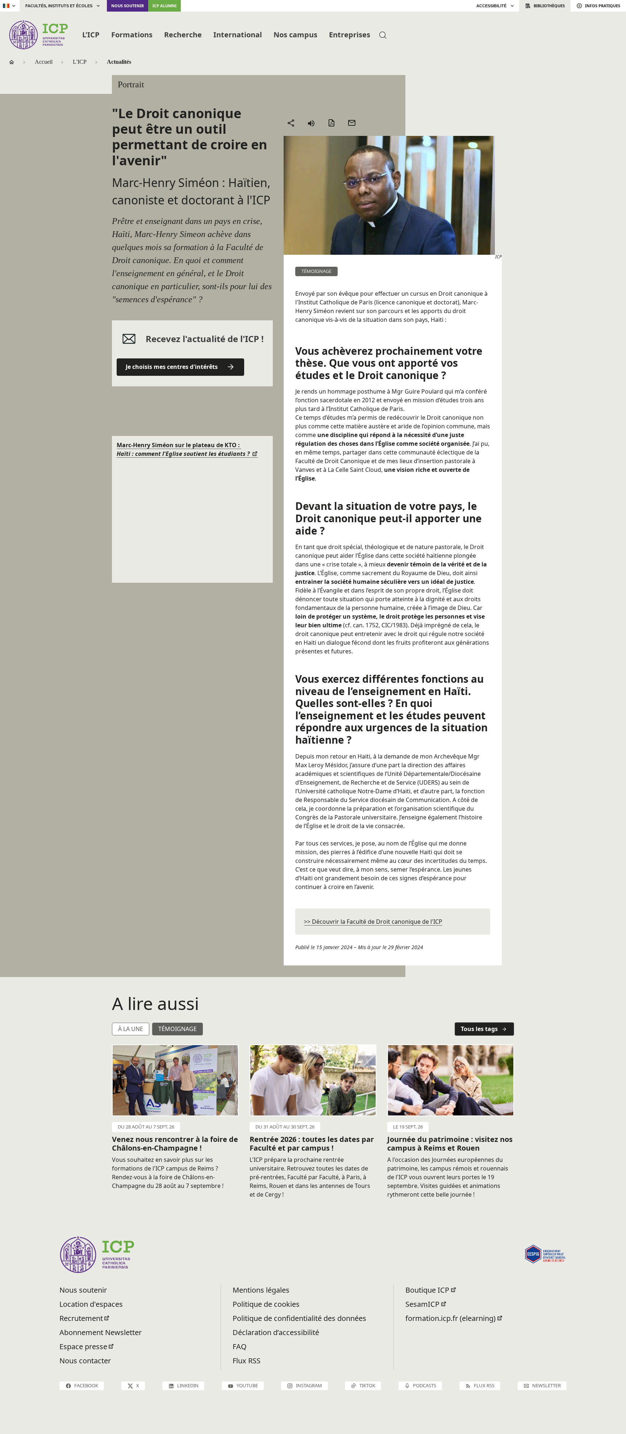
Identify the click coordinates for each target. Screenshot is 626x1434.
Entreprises (349, 35)
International (237, 35)
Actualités (119, 62)
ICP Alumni (164, 5)
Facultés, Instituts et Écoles (58, 6)
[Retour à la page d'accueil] (38, 35)
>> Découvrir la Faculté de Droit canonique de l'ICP (373, 922)
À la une (130, 1029)
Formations (132, 35)
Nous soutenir (127, 5)
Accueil (44, 62)
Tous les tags (479, 1029)
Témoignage (177, 1029)
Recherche (183, 35)
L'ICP (91, 35)
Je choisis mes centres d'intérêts (172, 367)
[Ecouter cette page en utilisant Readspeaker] (311, 123)
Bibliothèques (549, 5)
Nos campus (295, 35)
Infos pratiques (602, 5)
